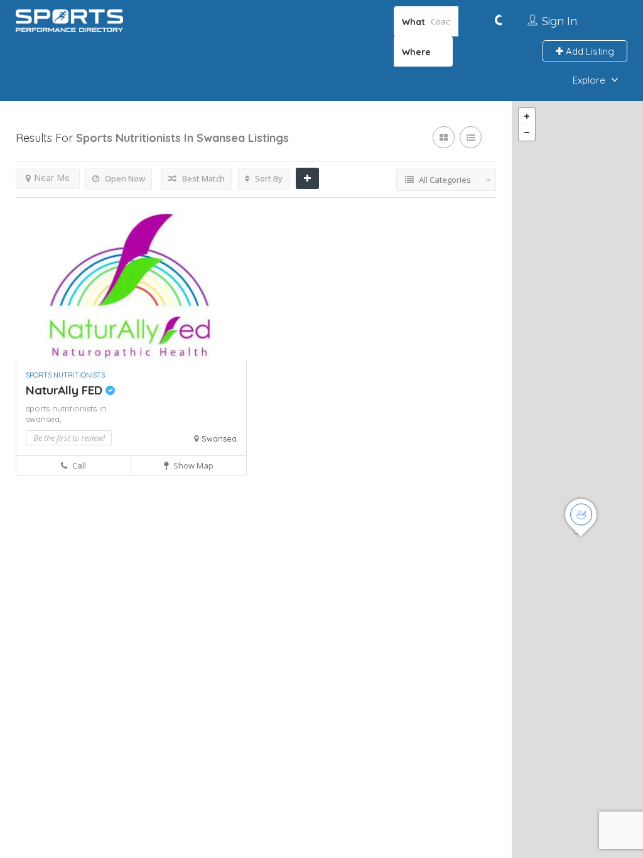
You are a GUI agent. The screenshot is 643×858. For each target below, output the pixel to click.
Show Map (192, 465)
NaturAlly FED (65, 390)
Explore (589, 80)
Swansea (219, 438)
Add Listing (588, 51)
